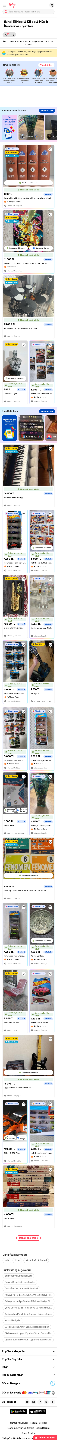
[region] (30, 76)
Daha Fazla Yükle (28, 1238)
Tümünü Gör (46, 65)
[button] (4, 5)
